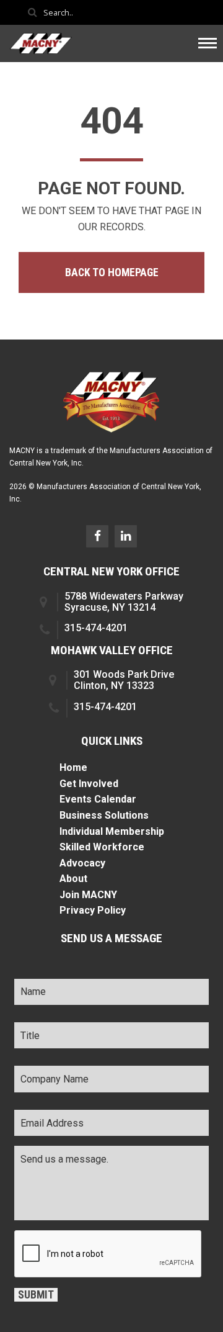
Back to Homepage (112, 272)
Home (73, 767)
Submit (36, 1295)
